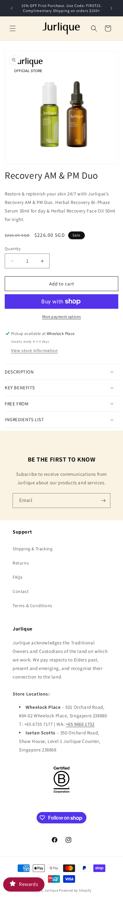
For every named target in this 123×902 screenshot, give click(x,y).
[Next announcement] (111, 8)
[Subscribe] (103, 500)
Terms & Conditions (32, 605)
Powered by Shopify (75, 890)
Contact (21, 591)
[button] (13, 28)
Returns (21, 563)
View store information (34, 350)
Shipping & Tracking (32, 549)
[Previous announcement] (12, 8)
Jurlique (51, 890)
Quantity (12, 248)
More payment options (61, 316)
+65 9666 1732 (80, 724)
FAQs (17, 577)
